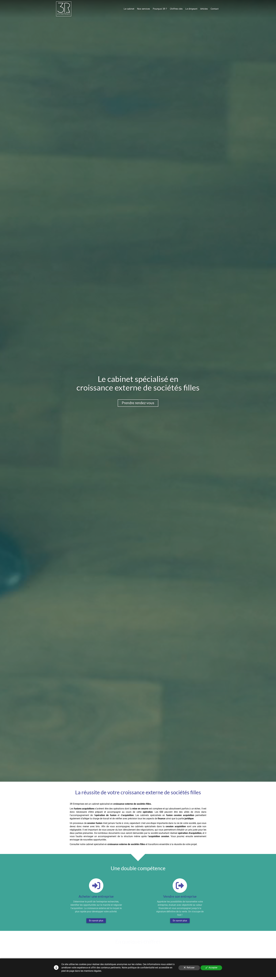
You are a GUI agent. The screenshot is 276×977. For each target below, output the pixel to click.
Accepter (213, 967)
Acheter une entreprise (96, 896)
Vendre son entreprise (180, 896)
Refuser (190, 967)
